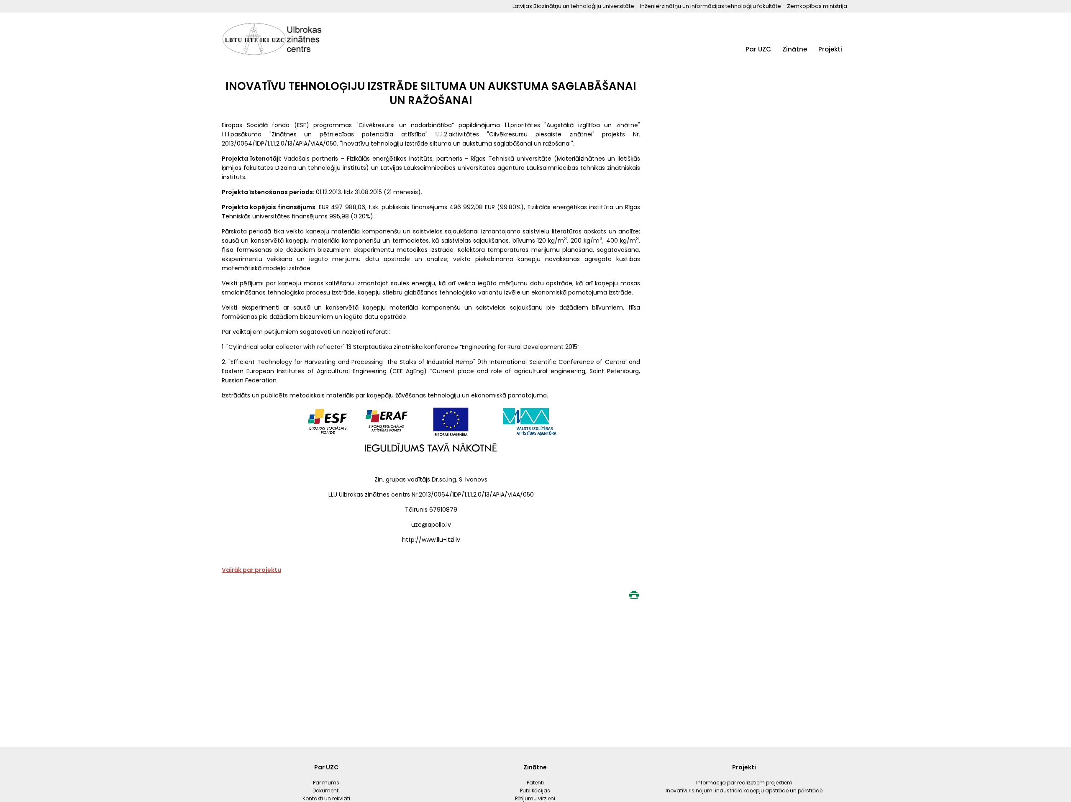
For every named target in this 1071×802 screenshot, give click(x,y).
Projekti (830, 49)
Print (634, 595)
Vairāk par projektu (251, 570)
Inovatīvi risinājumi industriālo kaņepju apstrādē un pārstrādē (844, 105)
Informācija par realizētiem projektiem (839, 72)
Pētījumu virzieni (804, 97)
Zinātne (794, 49)
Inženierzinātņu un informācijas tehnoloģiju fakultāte (710, 6)
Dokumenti (760, 81)
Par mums (759, 65)
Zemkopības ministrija (817, 6)
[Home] (272, 39)
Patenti (792, 65)
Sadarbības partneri (773, 114)
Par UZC (758, 49)
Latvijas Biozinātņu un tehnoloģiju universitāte (573, 6)
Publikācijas (798, 81)
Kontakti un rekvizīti (772, 97)
